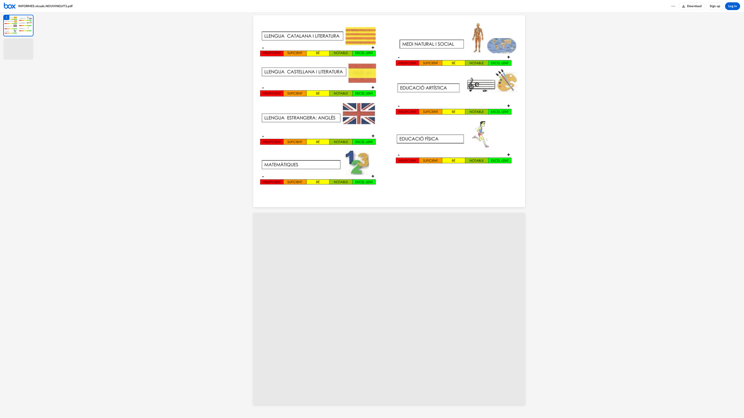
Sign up (715, 6)
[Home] (10, 6)
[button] (18, 25)
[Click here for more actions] (673, 6)
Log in (732, 6)
